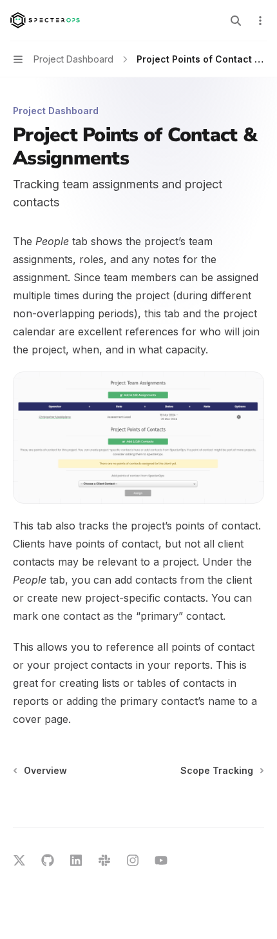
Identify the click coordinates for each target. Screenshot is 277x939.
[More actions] (260, 21)
